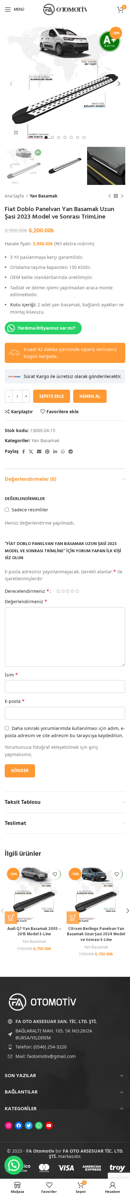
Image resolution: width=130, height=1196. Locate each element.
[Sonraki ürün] (122, 196)
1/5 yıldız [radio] (58, 591)
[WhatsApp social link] (63, 452)
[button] (11, 917)
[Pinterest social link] (47, 452)
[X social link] (31, 452)
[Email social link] (39, 452)
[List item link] (65, 1046)
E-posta (15, 701)
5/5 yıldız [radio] (77, 591)
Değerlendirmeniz (26, 601)
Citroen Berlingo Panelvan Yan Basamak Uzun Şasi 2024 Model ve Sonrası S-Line (96, 934)
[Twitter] (28, 1125)
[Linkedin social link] (55, 452)
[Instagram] (8, 1125)
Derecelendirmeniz (27, 590)
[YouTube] (49, 1125)
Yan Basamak (43, 196)
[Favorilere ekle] (54, 874)
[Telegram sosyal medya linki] (71, 452)
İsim (11, 674)
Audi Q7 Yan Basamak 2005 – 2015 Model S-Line (34, 932)
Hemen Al (90, 396)
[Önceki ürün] (109, 196)
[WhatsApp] (39, 1125)
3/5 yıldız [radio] (67, 591)
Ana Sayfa (15, 196)
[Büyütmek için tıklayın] (15, 132)
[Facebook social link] (23, 452)
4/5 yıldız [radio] (72, 591)
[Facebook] (18, 1125)
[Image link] (42, 1001)
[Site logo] (65, 9)
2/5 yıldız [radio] (63, 591)
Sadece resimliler (30, 510)
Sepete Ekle (51, 396)
